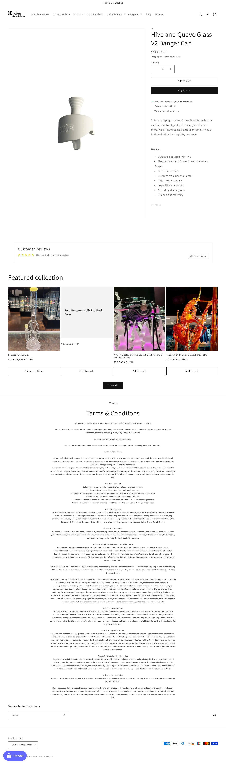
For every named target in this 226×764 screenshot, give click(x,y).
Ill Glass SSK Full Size (18, 355)
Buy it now (184, 90)
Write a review (198, 256)
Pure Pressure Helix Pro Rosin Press (84, 312)
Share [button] (158, 204)
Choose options (34, 371)
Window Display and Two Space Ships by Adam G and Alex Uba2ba (138, 356)
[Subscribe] (64, 715)
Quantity (155, 62)
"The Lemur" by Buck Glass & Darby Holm (186, 355)
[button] (61, 14)
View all (113, 385)
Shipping (155, 56)
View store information (166, 111)
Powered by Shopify (44, 756)
